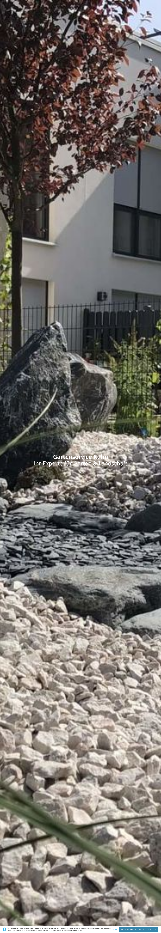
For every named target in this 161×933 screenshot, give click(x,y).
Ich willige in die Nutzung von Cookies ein (138, 929)
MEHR (115, 929)
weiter (81, 472)
